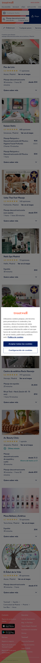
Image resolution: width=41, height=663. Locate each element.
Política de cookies (15, 337)
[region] (20, 331)
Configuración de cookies (20, 350)
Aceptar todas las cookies (20, 344)
